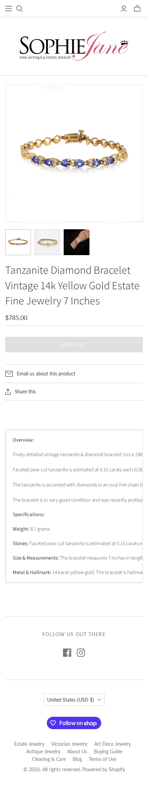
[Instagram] (81, 653)
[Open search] (19, 8)
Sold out (73, 344)
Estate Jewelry (29, 744)
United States (70, 700)
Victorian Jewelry (69, 744)
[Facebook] (67, 653)
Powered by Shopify (103, 769)
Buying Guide (108, 751)
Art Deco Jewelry (112, 744)
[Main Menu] (8, 8)
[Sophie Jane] (74, 45)
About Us (77, 751)
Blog (77, 759)
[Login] (123, 8)
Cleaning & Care (49, 759)
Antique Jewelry (43, 751)
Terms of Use (102, 759)
